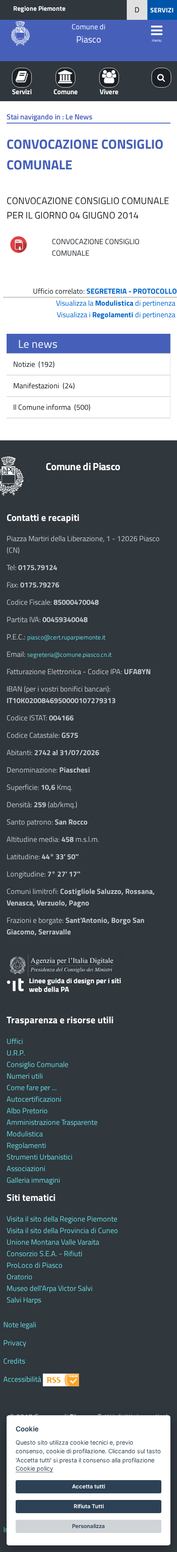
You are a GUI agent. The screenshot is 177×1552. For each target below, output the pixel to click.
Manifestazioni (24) (43, 385)
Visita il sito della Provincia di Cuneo (62, 1230)
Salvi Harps (24, 1299)
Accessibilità (22, 1379)
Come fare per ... (32, 1087)
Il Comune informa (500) (51, 407)
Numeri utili (25, 1075)
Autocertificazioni (34, 1099)
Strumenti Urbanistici (39, 1156)
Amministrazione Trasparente (52, 1122)
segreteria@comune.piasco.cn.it (69, 654)
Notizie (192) (33, 364)
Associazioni (26, 1168)
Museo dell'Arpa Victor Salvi (50, 1288)
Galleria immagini (33, 1180)
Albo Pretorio (27, 1110)
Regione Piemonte (39, 8)
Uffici (15, 1041)
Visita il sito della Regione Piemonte (62, 1218)
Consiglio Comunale (37, 1064)
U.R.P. (16, 1052)
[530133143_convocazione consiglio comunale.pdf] (18, 244)
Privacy (14, 1342)
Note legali (19, 1324)
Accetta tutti (88, 1486)
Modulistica (25, 1133)
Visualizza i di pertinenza (116, 314)
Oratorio (20, 1276)
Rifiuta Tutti (89, 1506)
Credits (14, 1361)
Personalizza (88, 1526)
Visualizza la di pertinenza (115, 303)
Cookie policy (34, 1468)
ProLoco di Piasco (35, 1265)
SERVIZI (162, 10)
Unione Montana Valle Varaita (53, 1242)
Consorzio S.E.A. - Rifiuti (44, 1253)
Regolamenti (26, 1145)
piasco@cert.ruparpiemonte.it (66, 637)
